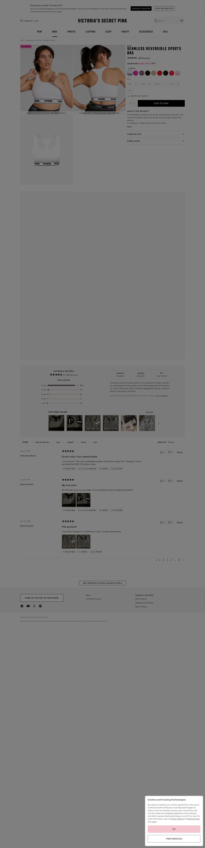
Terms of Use (194, 819)
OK (174, 829)
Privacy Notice (177, 819)
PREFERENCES (174, 839)
